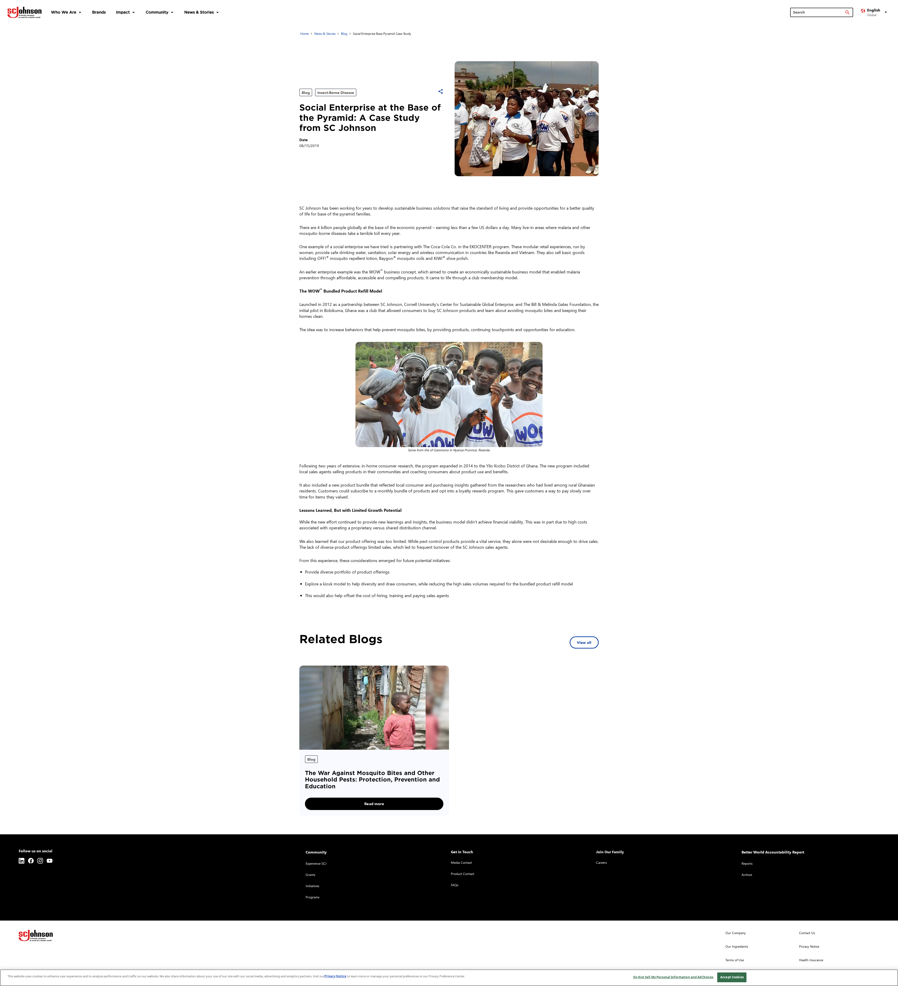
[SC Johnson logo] (36, 935)
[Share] (440, 91)
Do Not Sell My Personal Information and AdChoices (673, 977)
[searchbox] (819, 12)
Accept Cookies (732, 977)
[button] (875, 12)
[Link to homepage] (24, 12)
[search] (847, 12)
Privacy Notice (335, 976)
